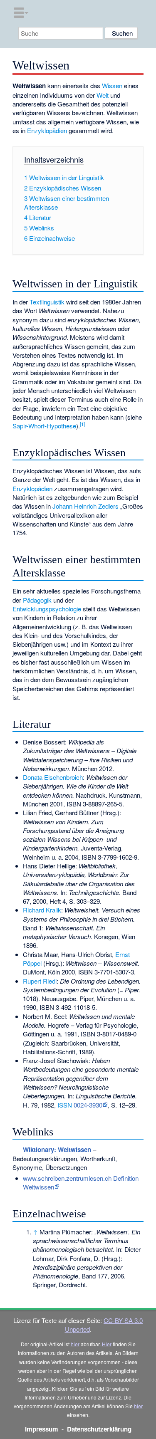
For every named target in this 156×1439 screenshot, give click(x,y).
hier (75, 1344)
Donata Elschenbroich (53, 777)
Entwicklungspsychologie (46, 608)
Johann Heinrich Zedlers (85, 506)
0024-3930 (88, 1104)
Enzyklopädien (47, 130)
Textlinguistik (47, 301)
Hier (106, 1344)
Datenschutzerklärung (99, 1429)
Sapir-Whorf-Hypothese (44, 425)
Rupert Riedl (40, 981)
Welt (103, 95)
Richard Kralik (42, 909)
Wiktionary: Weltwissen (57, 1149)
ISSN (64, 1104)
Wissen (112, 85)
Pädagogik (37, 600)
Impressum (41, 1429)
